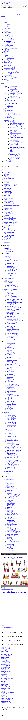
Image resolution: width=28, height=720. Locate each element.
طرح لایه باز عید (10, 327)
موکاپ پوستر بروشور (12, 416)
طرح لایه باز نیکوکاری (12, 334)
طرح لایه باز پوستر (11, 314)
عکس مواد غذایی (11, 285)
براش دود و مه (10, 263)
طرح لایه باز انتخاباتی (12, 304)
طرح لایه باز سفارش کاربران (14, 323)
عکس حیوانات (10, 361)
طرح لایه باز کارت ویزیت (13, 330)
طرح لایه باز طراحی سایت (13, 455)
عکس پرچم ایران (11, 283)
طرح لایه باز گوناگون (12, 465)
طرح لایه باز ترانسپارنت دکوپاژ (14, 450)
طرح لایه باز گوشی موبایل (13, 464)
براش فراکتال (10, 266)
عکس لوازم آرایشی (11, 391)
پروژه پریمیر (10, 250)
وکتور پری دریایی (8, 191)
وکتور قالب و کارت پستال (10, 218)
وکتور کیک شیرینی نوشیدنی (10, 222)
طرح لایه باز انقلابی (11, 306)
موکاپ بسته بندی (11, 415)
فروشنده (6, 70)
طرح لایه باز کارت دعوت (13, 329)
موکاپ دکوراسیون (11, 422)
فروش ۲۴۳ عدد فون (9, 76)
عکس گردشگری (11, 388)
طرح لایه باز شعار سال (12, 324)
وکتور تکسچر (7, 196)
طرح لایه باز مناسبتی (12, 331)
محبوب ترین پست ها (12, 339)
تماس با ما (6, 80)
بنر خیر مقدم (10, 292)
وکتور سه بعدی (7, 209)
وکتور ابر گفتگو (7, 175)
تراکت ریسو (9, 295)
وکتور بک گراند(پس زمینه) (10, 185)
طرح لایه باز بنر (10, 312)
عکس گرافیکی (10, 387)
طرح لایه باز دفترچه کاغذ (13, 451)
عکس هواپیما (10, 406)
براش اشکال (10, 259)
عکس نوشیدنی (10, 405)
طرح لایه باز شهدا (11, 326)
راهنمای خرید (7, 2)
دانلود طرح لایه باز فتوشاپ (10, 48)
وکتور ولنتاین (7, 242)
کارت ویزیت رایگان (11, 436)
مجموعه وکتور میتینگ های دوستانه (13, 592)
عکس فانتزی (10, 381)
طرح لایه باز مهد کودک (12, 333)
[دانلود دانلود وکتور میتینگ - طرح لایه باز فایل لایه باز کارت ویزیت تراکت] (14, 11)
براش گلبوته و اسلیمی (12, 268)
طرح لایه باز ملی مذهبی (9, 68)
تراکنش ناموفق (10, 36)
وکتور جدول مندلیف (8, 198)
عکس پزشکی (10, 355)
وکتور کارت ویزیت (5, 688)
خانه (19, 166)
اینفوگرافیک (9, 430)
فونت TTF (6, 473)
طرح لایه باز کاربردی (12, 458)
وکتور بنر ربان (7, 189)
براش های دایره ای (11, 273)
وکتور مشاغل (7, 229)
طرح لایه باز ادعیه (11, 300)
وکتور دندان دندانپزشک (9, 203)
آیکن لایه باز (9, 441)
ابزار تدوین (6, 248)
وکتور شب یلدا (10, 233)
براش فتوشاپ (7, 256)
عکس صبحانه (10, 377)
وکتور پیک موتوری (8, 192)
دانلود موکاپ (7, 412)
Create (8, 24)
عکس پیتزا (9, 357)
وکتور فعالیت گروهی (9, 213)
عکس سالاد (9, 370)
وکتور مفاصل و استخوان (10, 230)
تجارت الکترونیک (8, 275)
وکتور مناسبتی (7, 236)
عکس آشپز (9, 350)
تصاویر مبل (9, 344)
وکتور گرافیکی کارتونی (9, 223)
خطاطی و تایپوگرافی (12, 297)
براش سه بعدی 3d (11, 264)
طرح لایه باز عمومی (8, 438)
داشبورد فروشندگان (8, 43)
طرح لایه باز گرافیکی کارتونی (14, 461)
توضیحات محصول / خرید (7, 589)
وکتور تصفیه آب (7, 193)
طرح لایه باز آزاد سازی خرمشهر (14, 299)
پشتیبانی (6, 31)
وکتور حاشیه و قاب (8, 201)
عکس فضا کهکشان (11, 382)
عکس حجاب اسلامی (12, 360)
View (8, 26)
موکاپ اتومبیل (10, 413)
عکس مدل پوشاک (11, 399)
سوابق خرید (9, 38)
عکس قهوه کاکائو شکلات (13, 385)
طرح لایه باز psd (7, 65)
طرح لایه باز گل (10, 463)
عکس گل (9, 389)
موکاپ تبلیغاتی (10, 419)
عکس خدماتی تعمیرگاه (12, 362)
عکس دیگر (9, 368)
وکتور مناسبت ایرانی (9, 232)
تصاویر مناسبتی (10, 345)
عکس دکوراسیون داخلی (12, 367)
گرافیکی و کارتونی (8, 476)
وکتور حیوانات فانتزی (9, 202)
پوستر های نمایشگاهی (6, 671)
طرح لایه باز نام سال (9, 69)
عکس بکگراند (10, 354)
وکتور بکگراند (7, 186)
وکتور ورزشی (7, 240)
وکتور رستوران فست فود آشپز (11, 205)
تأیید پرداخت (10, 35)
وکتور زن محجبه (8, 208)
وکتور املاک (6, 181)
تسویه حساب (7, 34)
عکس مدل (9, 398)
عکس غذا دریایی (11, 379)
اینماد (5, 29)
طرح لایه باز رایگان (11, 433)
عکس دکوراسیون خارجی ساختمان (15, 365)
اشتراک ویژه (7, 28)
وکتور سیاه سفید (8, 210)
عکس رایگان (10, 434)
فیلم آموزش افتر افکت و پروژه (11, 72)
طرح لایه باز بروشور (12, 310)
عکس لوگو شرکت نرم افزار (13, 392)
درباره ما (6, 52)
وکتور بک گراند (4, 684)
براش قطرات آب (11, 267)
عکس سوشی (10, 374)
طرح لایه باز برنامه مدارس (13, 309)
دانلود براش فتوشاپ (9, 46)
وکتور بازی (6, 182)
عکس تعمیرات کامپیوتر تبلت (14, 358)
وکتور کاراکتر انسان (8, 219)
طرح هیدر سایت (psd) (12, 337)
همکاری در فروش (11, 42)
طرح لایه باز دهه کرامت (12, 319)
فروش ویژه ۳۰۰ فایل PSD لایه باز (12, 78)
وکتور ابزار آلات (7, 176)
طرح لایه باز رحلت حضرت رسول (15, 320)
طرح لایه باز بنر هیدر (12, 446)
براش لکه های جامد (11, 270)
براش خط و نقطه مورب (13, 260)
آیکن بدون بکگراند (11, 282)
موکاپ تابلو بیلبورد (11, 418)
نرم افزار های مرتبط (9, 479)
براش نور (9, 271)
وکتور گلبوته (7, 226)
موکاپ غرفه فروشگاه (12, 423)
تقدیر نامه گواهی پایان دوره (13, 296)
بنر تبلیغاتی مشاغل (11, 290)
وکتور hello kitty (7, 172)
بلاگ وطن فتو (7, 3)
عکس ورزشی (10, 408)
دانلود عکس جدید (8, 49)
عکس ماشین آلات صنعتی (13, 395)
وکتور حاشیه (7, 199)
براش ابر (9, 257)
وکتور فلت (6, 215)
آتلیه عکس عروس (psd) (12, 440)
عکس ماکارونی (10, 397)
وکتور (2, 169)
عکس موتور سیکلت (11, 402)
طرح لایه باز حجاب (11, 317)
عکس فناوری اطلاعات (12, 384)
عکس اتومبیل (10, 351)
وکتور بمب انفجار (8, 188)
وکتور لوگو (6, 228)
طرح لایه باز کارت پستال (13, 460)
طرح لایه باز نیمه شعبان (12, 336)
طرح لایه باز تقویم (11, 316)
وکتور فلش (6, 216)
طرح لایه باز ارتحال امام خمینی (14, 302)
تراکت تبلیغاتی (7, 32)
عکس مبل (3, 672)
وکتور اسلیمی (7, 179)
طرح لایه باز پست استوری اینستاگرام (16, 313)
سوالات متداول (7, 59)
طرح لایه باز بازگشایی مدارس (14, 307)
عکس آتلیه (9, 347)
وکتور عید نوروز (10, 235)
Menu (2, 83)
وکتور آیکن (6, 174)
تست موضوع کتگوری (9, 278)
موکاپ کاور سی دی (11, 425)
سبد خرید (6, 55)
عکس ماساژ (10, 394)
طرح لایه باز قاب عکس (12, 457)
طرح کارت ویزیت (8, 62)
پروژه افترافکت (10, 249)
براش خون (9, 261)
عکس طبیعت (10, 378)
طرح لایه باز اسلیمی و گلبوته (14, 444)
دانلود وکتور (6, 51)
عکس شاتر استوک (11, 375)
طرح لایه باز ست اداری (12, 321)
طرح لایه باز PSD (8, 63)
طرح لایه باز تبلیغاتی (11, 448)
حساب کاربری (7, 41)
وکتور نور (6, 239)
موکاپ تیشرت (10, 420)
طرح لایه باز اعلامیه (11, 303)
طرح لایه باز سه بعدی (12, 454)
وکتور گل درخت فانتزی (9, 225)
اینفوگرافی (6, 253)
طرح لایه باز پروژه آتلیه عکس (14, 447)
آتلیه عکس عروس (5, 648)
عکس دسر (9, 364)
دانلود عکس (6, 341)
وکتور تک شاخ (7, 195)
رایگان (5, 429)
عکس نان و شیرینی (11, 404)
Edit (8, 25)
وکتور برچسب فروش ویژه (10, 184)
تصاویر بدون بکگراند (8, 281)
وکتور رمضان (7, 206)
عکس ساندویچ (10, 371)
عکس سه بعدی (10, 372)
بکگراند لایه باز (10, 443)
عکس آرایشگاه (10, 348)
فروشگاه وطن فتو (8, 471)
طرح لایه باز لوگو (11, 467)
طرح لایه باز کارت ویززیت (7, 698)
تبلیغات (5, 79)
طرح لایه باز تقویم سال (9, 66)
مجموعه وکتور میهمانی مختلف (12, 557)
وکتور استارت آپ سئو (9, 178)
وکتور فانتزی (7, 212)
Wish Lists (6, 22)
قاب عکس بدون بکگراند (12, 286)
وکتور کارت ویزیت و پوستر (10, 220)
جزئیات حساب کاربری (9, 39)
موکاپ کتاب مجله (11, 426)
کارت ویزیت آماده (11, 468)
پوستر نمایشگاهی (11, 343)
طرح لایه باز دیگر (11, 453)
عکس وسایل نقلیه (11, 409)
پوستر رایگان (10, 432)
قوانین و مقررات (8, 73)
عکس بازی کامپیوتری (12, 353)
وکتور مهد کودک (7, 237)
